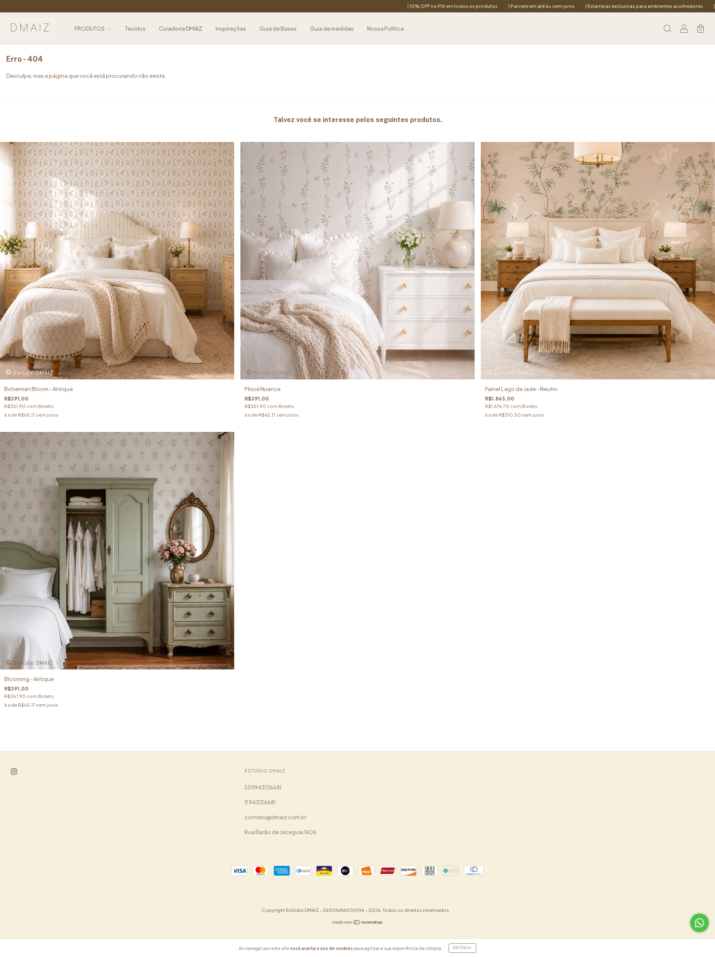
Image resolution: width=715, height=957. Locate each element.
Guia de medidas (332, 28)
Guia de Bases (278, 28)
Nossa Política (385, 28)
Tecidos (135, 28)
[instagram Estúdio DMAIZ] (14, 771)
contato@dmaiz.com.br (275, 817)
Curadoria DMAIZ (180, 28)
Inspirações (231, 28)
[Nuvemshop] (358, 923)
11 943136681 (260, 802)
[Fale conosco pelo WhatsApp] (699, 923)
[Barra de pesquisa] (667, 29)
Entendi (462, 948)
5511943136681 (263, 787)
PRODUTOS (90, 28)
